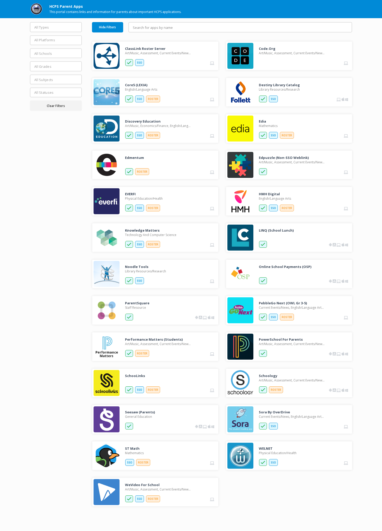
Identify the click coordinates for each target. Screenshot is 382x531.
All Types (41, 27)
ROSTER (153, 99)
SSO (139, 62)
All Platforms (44, 40)
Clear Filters (56, 106)
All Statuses (44, 92)
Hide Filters (107, 27)
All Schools (43, 53)
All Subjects (43, 79)
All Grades (42, 66)
